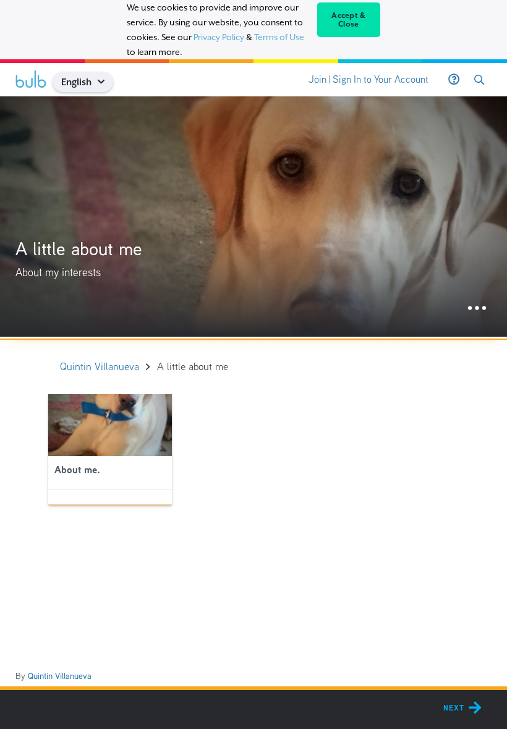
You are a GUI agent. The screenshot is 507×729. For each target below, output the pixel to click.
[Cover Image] (253, 216)
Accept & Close (348, 19)
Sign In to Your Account (380, 79)
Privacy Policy (219, 37)
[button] (106, 81)
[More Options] (477, 308)
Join (317, 79)
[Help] (453, 79)
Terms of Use (279, 37)
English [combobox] (76, 82)
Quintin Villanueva (60, 676)
